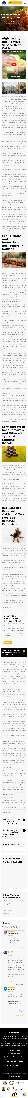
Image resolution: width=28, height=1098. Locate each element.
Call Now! (8, 642)
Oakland (6, 901)
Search (23, 849)
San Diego (7, 907)
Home (5, 21)
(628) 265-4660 (13, 858)
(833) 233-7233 (7, 809)
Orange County (9, 904)
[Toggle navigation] (25, 3)
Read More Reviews (18, 1015)
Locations (12, 21)
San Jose (6, 913)
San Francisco (8, 910)
